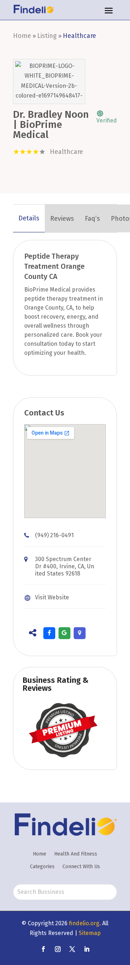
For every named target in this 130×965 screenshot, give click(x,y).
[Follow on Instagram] (58, 949)
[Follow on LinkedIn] (86, 949)
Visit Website (52, 597)
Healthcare (79, 36)
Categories (42, 866)
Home (22, 36)
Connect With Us (81, 866)
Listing (47, 36)
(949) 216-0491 (54, 535)
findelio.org (84, 923)
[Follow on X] (72, 949)
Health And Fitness (75, 854)
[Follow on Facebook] (43, 949)
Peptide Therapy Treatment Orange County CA (54, 266)
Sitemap (90, 933)
